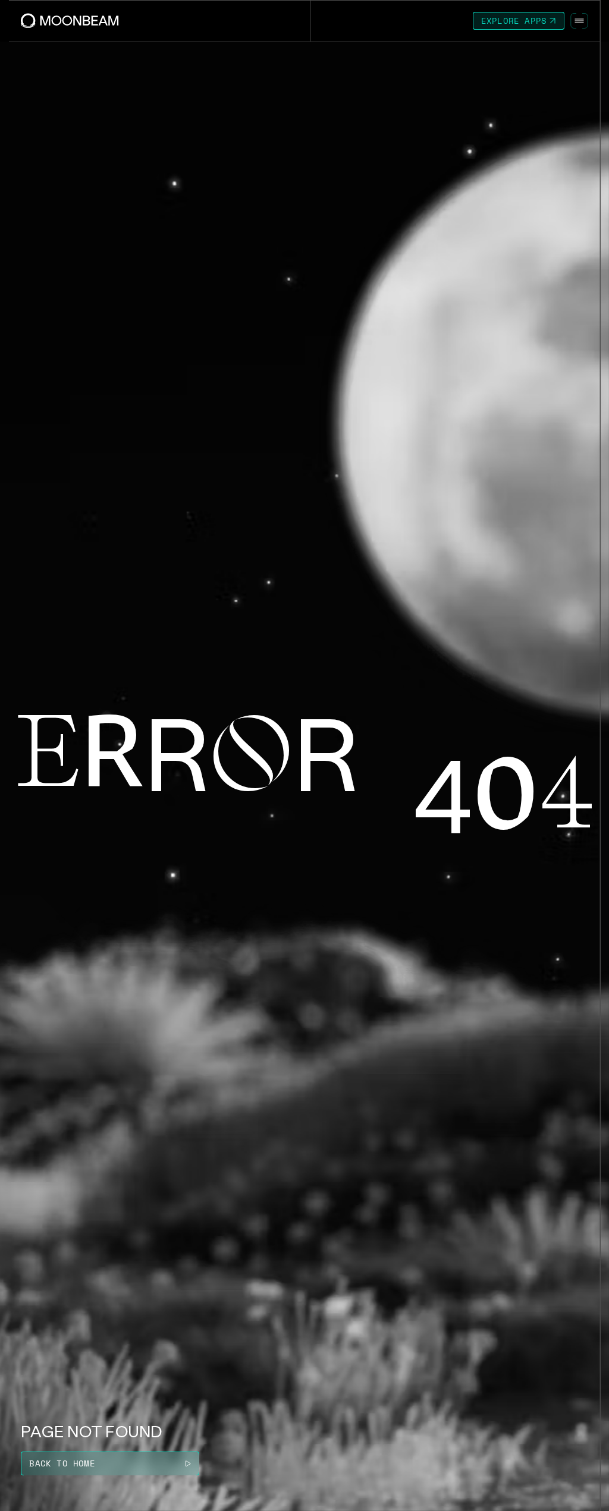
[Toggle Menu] (579, 21)
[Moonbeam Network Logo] (70, 20)
